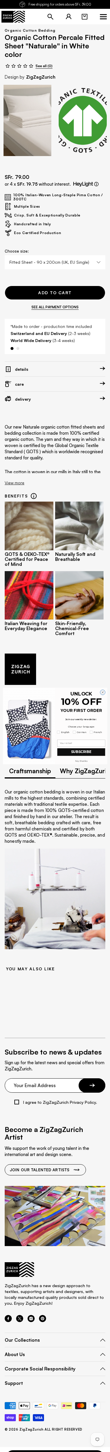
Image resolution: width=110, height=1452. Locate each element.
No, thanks (81, 761)
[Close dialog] (102, 692)
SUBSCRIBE (81, 752)
